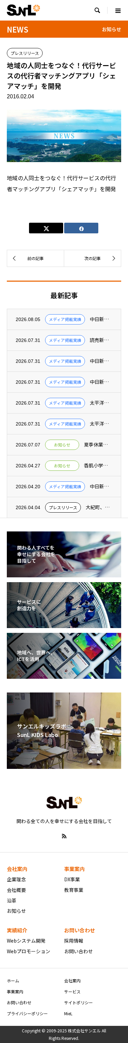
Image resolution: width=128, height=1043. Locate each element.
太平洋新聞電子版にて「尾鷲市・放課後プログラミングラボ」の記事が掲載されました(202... (101, 423)
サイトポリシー (78, 1002)
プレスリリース (25, 53)
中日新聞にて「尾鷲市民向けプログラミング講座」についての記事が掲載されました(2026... (101, 361)
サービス (72, 991)
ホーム (13, 980)
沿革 (11, 900)
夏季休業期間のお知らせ (98, 444)
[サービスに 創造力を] (64, 623)
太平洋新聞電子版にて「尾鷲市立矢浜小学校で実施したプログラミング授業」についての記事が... (101, 403)
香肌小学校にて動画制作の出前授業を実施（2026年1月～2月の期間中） (98, 465)
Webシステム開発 (26, 940)
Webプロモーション (28, 951)
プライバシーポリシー (27, 1013)
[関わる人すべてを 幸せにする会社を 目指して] (64, 572)
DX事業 (72, 879)
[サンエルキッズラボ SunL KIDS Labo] (64, 764)
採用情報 (73, 940)
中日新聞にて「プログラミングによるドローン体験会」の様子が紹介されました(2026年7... (101, 319)
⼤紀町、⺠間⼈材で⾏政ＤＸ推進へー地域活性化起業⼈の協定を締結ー (99, 507)
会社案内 (72, 980)
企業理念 (16, 879)
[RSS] (64, 836)
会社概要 (16, 889)
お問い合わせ (78, 951)
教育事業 (73, 889)
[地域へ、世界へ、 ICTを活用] (64, 674)
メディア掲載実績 (65, 319)
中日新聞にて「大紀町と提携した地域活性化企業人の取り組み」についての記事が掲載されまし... (101, 486)
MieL (68, 1013)
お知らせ (62, 444)
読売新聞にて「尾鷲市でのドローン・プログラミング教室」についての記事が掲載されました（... (101, 340)
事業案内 (15, 991)
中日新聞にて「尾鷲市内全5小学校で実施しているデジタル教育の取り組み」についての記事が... (101, 382)
